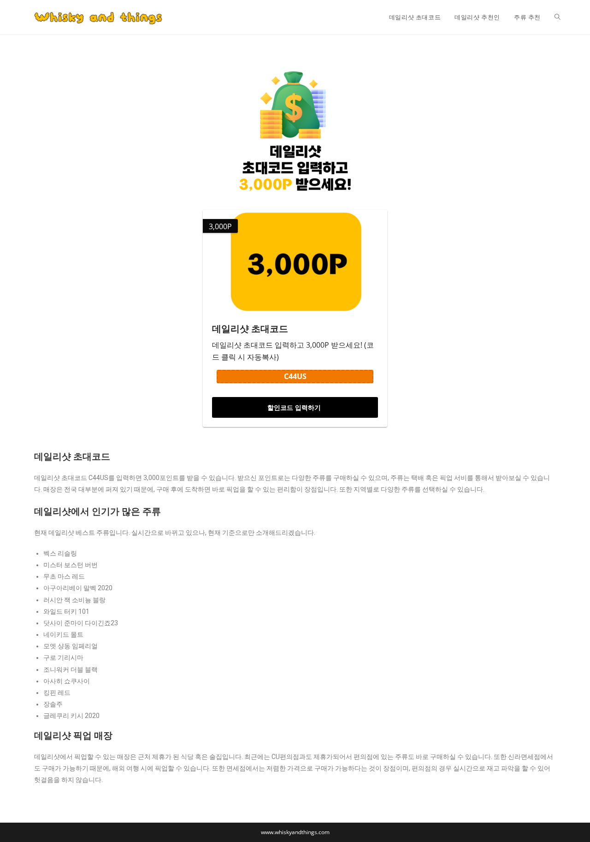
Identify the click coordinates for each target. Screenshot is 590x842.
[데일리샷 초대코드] (295, 262)
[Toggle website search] (557, 17)
